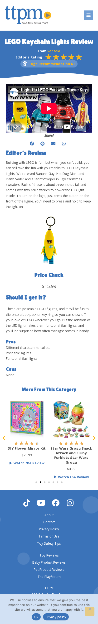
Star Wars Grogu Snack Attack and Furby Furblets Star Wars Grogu (34, 455)
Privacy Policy (49, 529)
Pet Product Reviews (49, 569)
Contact (49, 522)
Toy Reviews (49, 555)
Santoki (53, 51)
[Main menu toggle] (88, 15)
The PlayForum (49, 576)
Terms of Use (49, 536)
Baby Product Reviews (49, 562)
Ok (36, 617)
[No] (89, 611)
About (49, 515)
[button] (31, 143)
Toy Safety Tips (49, 543)
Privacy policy (55, 617)
